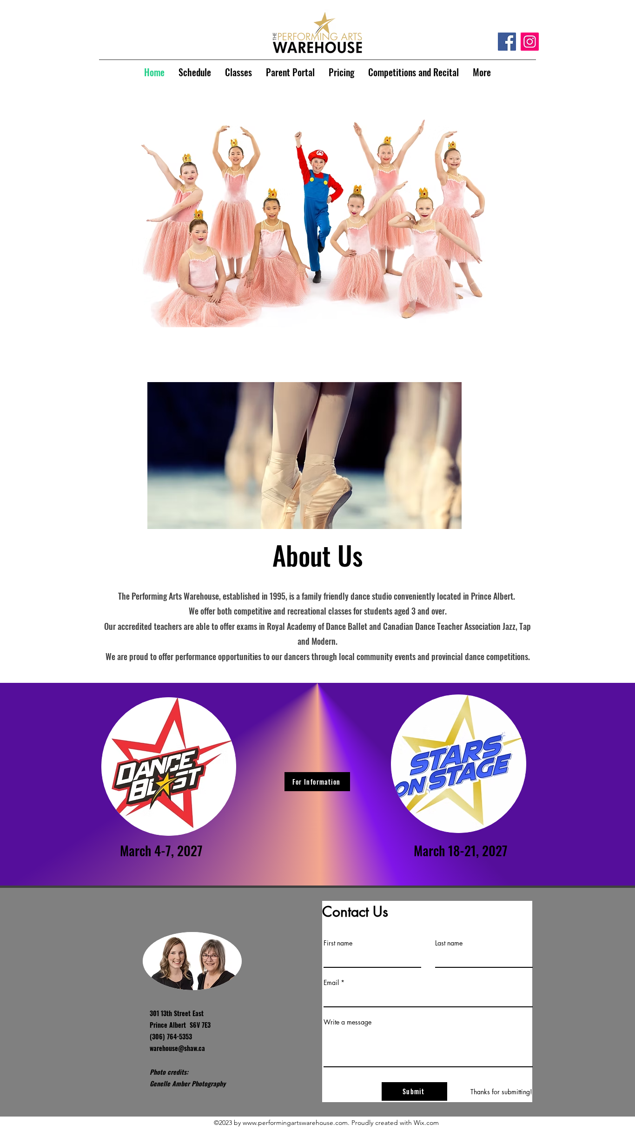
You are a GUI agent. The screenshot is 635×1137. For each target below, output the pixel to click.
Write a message (347, 1022)
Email (331, 982)
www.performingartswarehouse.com (295, 1122)
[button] (317, 204)
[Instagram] (530, 42)
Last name (449, 943)
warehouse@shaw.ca (177, 1048)
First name (338, 943)
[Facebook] (507, 42)
